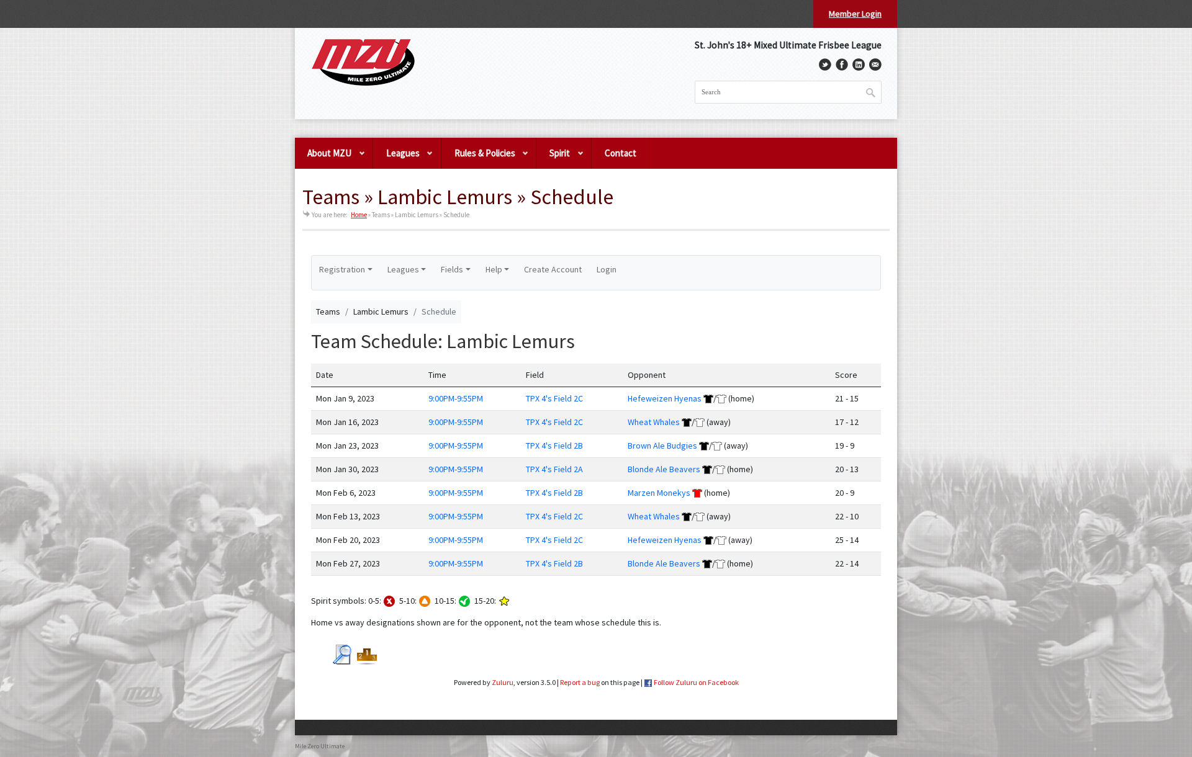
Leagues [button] (403, 269)
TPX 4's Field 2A (554, 469)
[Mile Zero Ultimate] (363, 63)
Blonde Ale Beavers (664, 469)
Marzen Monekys (659, 492)
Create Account (553, 269)
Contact (620, 153)
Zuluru (502, 682)
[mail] (875, 64)
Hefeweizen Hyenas (665, 398)
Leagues (396, 158)
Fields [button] (452, 269)
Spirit (553, 158)
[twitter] (825, 64)
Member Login (855, 13)
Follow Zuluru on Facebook (696, 682)
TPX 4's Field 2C (554, 398)
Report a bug (580, 682)
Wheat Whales (654, 422)
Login (606, 269)
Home (359, 214)
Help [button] (493, 269)
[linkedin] (858, 64)
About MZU (323, 158)
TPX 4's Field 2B (554, 445)
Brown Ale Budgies (662, 445)
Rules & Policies (478, 158)
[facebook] (842, 64)
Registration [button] (342, 269)
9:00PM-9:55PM (455, 398)
